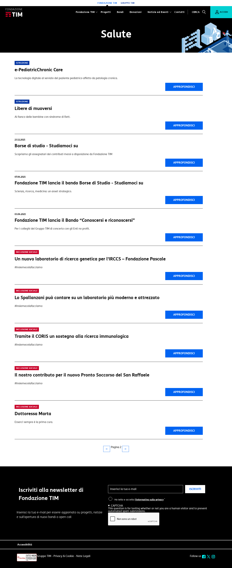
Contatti (179, 12)
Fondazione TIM (85, 12)
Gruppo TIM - (45, 556)
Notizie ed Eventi (158, 12)
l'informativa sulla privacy (149, 499)
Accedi (224, 12)
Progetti (106, 12)
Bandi (120, 12)
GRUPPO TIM (128, 3)
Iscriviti (195, 489)
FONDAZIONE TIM (107, 3)
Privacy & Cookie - (64, 556)
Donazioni (136, 12)
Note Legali (83, 556)
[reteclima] (27, 561)
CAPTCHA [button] (117, 505)
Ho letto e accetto (139, 500)
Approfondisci (184, 87)
